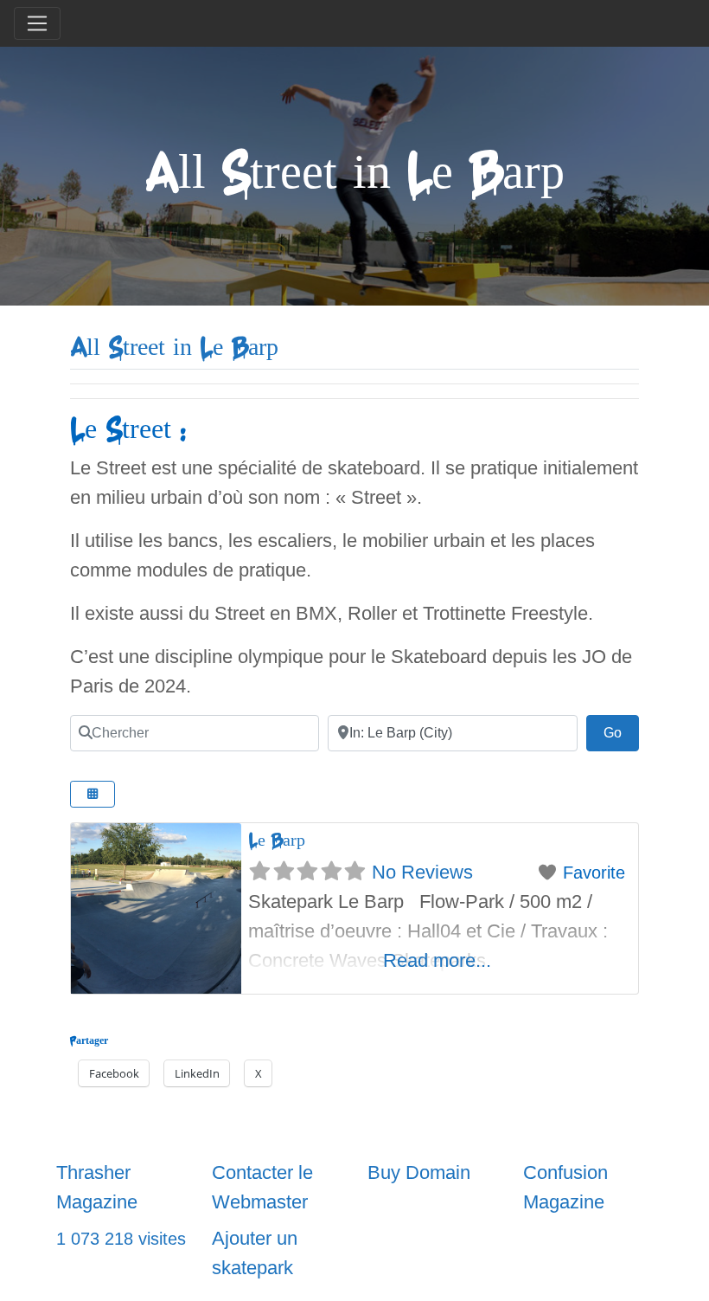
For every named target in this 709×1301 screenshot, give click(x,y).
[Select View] (92, 794)
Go (621, 732)
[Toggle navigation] (37, 23)
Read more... (437, 960)
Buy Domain (418, 1172)
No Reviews (422, 872)
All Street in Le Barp (174, 347)
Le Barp (276, 840)
